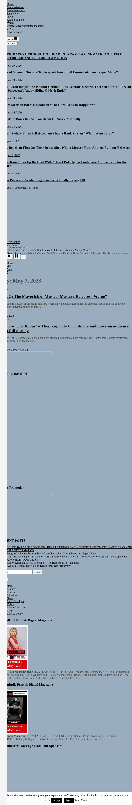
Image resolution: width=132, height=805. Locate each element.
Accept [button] (56, 800)
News (10, 598)
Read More (80, 800)
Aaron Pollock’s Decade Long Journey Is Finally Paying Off (42, 180)
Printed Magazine (16, 607)
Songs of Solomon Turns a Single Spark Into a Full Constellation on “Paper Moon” (59, 72)
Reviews (11, 592)
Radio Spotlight (15, 601)
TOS (9, 610)
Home (10, 585)
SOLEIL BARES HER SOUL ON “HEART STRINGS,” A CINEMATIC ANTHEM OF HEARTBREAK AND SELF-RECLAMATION (62, 56)
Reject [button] (69, 800)
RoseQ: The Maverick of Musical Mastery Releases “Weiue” (53, 296)
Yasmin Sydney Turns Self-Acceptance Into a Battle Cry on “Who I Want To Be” (57, 133)
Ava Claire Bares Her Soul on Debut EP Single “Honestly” (41, 119)
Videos (10, 604)
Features (11, 588)
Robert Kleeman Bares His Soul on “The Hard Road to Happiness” (47, 105)
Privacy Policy (15, 613)
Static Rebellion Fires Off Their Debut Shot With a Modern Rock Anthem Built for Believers (65, 147)
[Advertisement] (66, 215)
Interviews (12, 595)
